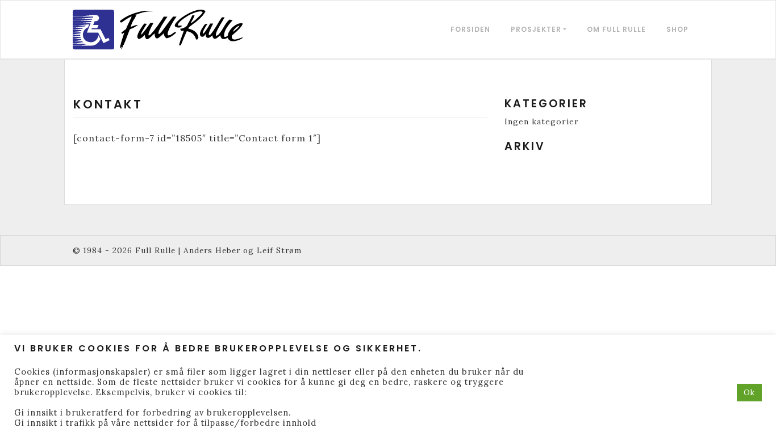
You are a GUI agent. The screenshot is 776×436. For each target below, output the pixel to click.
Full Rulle (155, 250)
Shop (677, 29)
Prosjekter (536, 29)
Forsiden (470, 29)
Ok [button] (749, 392)
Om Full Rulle (616, 29)
